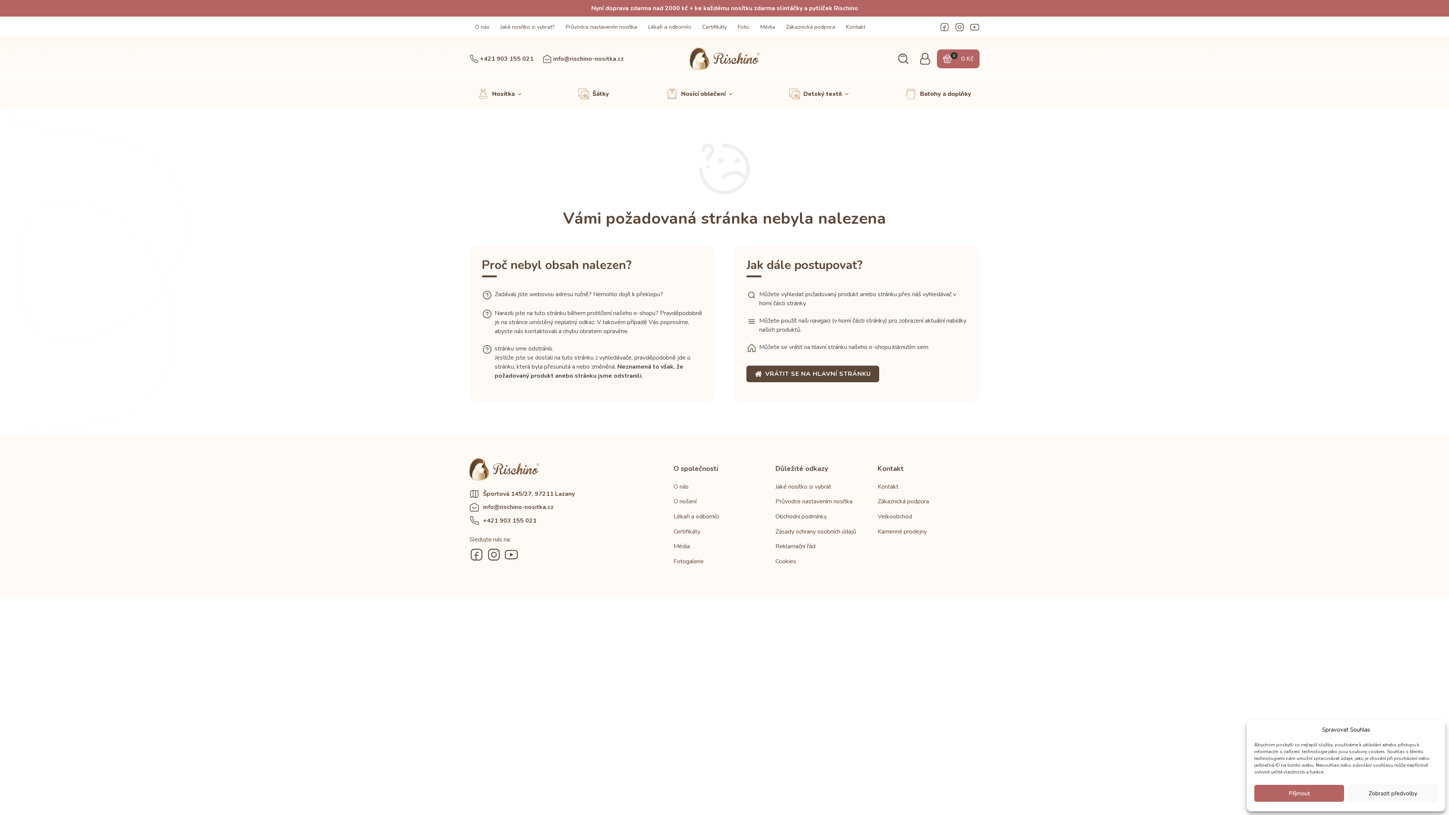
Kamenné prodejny (902, 531)
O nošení (685, 501)
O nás (482, 27)
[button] (903, 59)
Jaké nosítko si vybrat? (527, 27)
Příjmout (1299, 793)
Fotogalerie (689, 561)
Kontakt (855, 27)
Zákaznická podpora (810, 27)
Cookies (785, 561)
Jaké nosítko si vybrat (803, 487)
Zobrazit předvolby (1393, 793)
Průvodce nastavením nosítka (601, 27)
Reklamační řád (795, 546)
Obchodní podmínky (801, 516)
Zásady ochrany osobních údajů (815, 531)
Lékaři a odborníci (669, 27)
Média (767, 27)
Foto (743, 27)
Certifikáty (714, 27)
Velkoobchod (895, 516)
